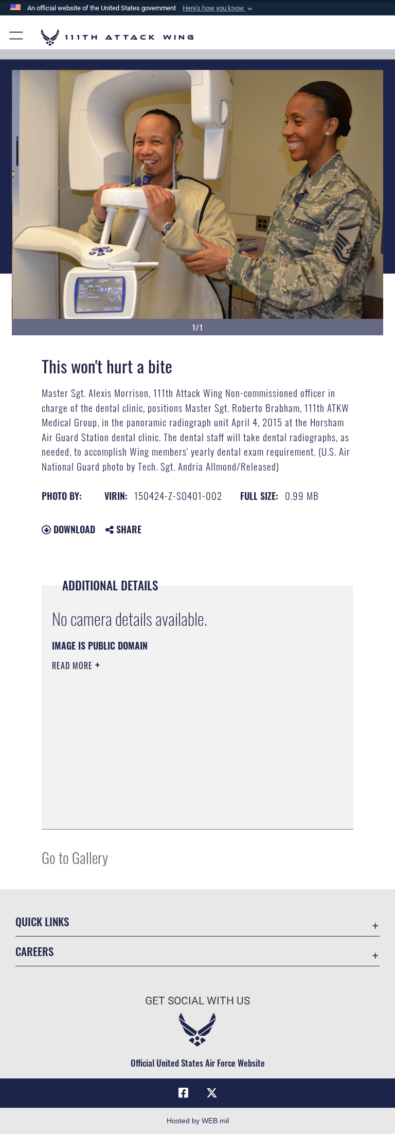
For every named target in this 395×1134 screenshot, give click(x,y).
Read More (73, 665)
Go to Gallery (75, 857)
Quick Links (42, 921)
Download (73, 529)
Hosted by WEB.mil (198, 1121)
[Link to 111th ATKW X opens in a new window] (212, 1093)
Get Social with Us (197, 1001)
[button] (219, 8)
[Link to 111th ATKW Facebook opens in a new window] (183, 1093)
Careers (34, 951)
